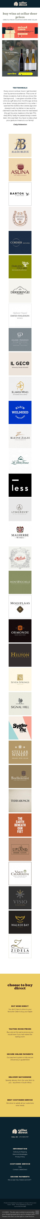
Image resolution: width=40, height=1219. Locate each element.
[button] (18, 74)
